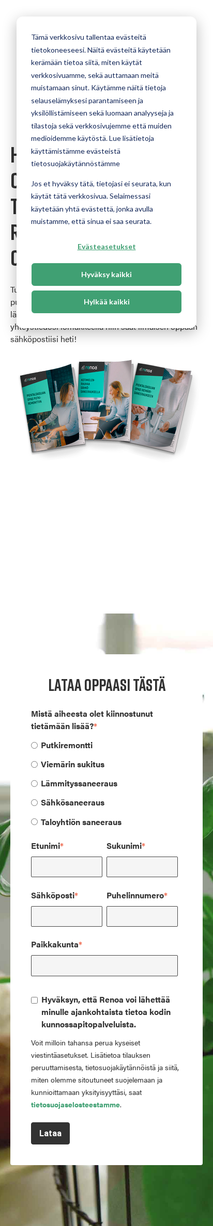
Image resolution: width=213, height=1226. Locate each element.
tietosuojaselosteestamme (75, 1104)
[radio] (104, 744)
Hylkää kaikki (107, 301)
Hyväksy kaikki (106, 274)
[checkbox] (104, 783)
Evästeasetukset (107, 246)
